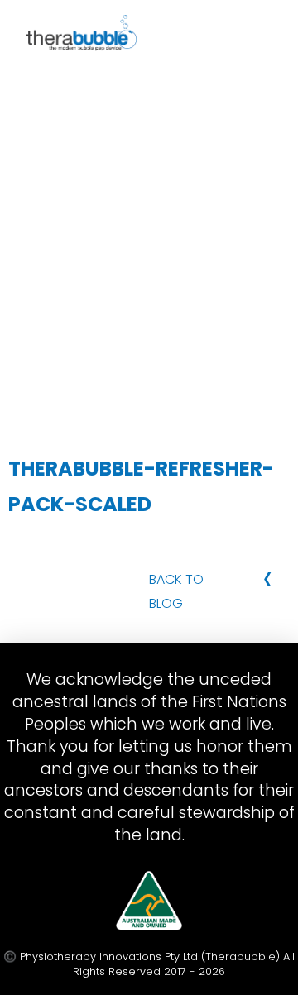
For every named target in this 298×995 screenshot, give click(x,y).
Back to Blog (176, 591)
